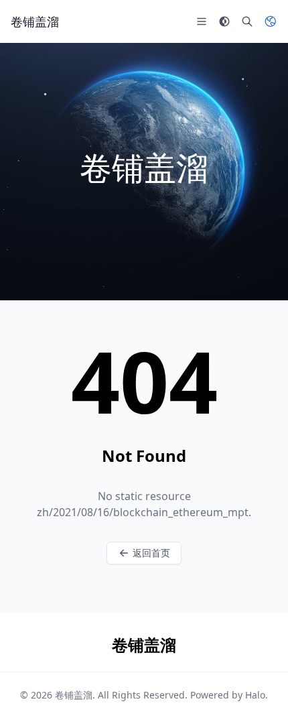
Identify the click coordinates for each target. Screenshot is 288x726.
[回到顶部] (258, 696)
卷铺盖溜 (73, 694)
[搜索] (247, 21)
